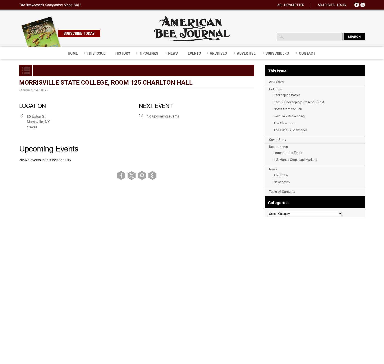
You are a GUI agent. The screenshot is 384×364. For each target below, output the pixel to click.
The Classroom (285, 123)
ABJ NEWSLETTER (290, 5)
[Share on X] (132, 175)
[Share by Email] (143, 175)
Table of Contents (282, 192)
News (273, 169)
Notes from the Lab (288, 109)
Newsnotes (282, 182)
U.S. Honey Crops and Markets (295, 160)
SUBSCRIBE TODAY (79, 33)
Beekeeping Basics (287, 95)
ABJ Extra (281, 175)
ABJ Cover (276, 82)
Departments (278, 147)
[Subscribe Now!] (152, 175)
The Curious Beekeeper (290, 130)
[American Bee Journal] (192, 40)
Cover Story (277, 140)
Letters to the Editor (288, 153)
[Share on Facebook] (122, 175)
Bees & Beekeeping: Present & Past (299, 102)
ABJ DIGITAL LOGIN (332, 5)
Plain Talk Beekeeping (289, 116)
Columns (275, 89)
